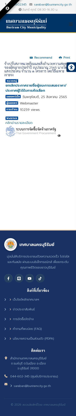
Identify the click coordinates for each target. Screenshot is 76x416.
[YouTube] (29, 278)
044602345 (18, 4)
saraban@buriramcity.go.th (53, 4)
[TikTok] (40, 278)
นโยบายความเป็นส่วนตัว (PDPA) (33, 338)
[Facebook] (8, 278)
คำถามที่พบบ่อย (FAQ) (27, 329)
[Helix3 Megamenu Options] (72, 24)
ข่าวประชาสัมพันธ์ (24, 309)
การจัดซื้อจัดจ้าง (23, 319)
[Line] (19, 278)
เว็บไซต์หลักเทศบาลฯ (26, 299)
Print (67, 57)
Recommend (43, 57)
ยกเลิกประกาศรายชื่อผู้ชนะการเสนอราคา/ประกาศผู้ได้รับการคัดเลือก (35, 88)
